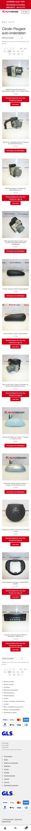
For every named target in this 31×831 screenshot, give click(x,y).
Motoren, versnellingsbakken (12, 709)
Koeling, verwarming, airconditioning (14, 701)
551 (5, 51)
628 (14, 54)
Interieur (6, 698)
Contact (6, 769)
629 (19, 54)
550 (25, 48)
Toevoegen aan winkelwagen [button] (15, 151)
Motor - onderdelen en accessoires (13, 707)
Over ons (6, 782)
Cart (24, 826)
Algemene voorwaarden (11, 763)
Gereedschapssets (9, 695)
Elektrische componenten (11, 690)
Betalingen (7, 766)
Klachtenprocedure (9, 776)
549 (21, 48)
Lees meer (15, 104)
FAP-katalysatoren (9, 693)
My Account (5, 828)
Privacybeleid (8, 756)
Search (15, 828)
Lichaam (6, 704)
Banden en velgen (9, 681)
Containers (7, 687)
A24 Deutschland (8, 819)
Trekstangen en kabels (10, 712)
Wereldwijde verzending (11, 785)
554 (18, 51)
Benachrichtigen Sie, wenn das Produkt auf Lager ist (15, 99)
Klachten (6, 772)
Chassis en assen (9, 684)
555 (22, 51)
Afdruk (6, 760)
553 (14, 51)
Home (5, 22)
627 (10, 54)
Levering (6, 779)
